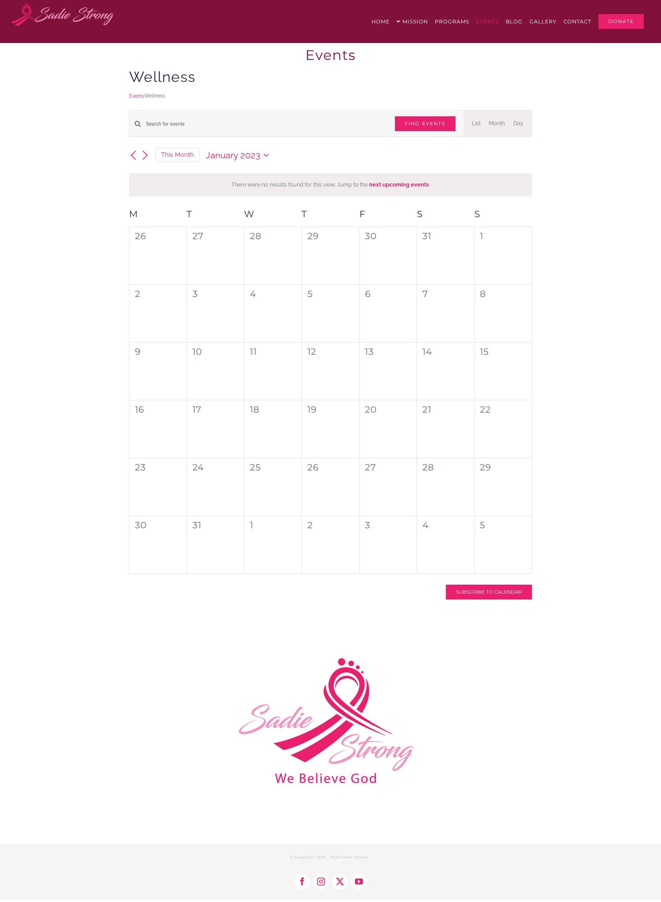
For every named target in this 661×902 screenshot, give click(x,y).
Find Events (425, 123)
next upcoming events (399, 184)
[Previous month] (133, 155)
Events (136, 96)
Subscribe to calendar (489, 592)
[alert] (330, 185)
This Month (177, 154)
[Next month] (145, 155)
